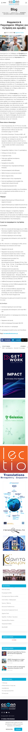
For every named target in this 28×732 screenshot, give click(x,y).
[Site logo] (14, 2)
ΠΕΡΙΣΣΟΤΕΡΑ (9, 729)
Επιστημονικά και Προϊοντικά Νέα (10, 596)
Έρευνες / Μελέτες (6, 603)
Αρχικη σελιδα (5, 12)
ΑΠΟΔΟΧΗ (18, 729)
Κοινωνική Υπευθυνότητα (8, 606)
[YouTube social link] (6, 712)
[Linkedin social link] (9, 712)
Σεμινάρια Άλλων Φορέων (8, 620)
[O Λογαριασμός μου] (26, 2)
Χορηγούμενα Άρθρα (7, 623)
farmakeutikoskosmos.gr (10, 333)
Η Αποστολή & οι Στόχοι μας (8, 685)
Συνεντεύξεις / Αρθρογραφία (9, 599)
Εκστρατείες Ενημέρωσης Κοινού (10, 610)
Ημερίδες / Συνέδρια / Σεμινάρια (9, 616)
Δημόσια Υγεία (19, 32)
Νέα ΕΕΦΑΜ (4, 627)
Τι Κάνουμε (4, 682)
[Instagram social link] (4, 712)
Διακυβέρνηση (5, 688)
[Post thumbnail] (4, 653)
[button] (5, 340)
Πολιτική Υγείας (6, 589)
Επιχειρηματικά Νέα (7, 592)
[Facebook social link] (2, 712)
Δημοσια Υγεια (14, 12)
